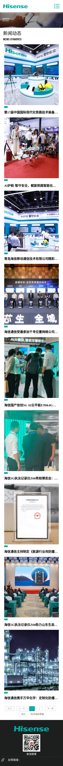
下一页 (50, 708)
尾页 (23, 714)
